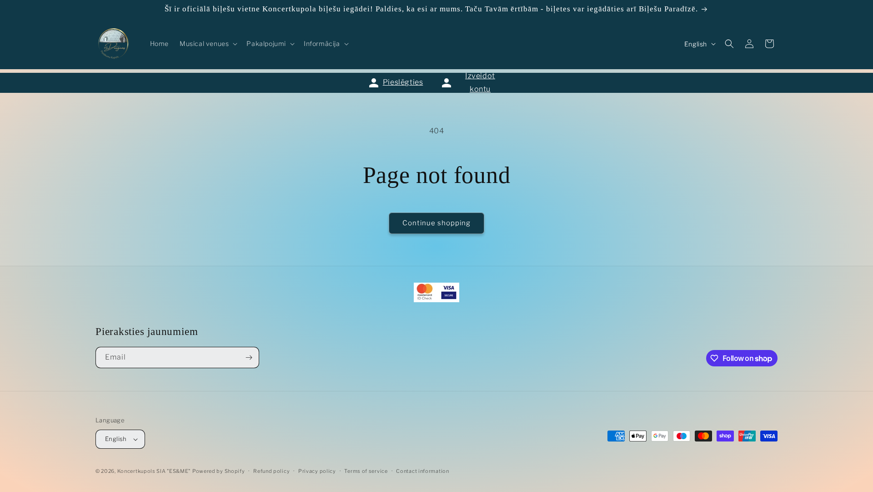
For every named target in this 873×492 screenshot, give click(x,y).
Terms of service (365, 471)
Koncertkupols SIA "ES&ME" (154, 471)
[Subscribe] (249, 357)
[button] (207, 43)
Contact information (422, 471)
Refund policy (271, 471)
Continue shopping (436, 223)
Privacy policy (317, 471)
